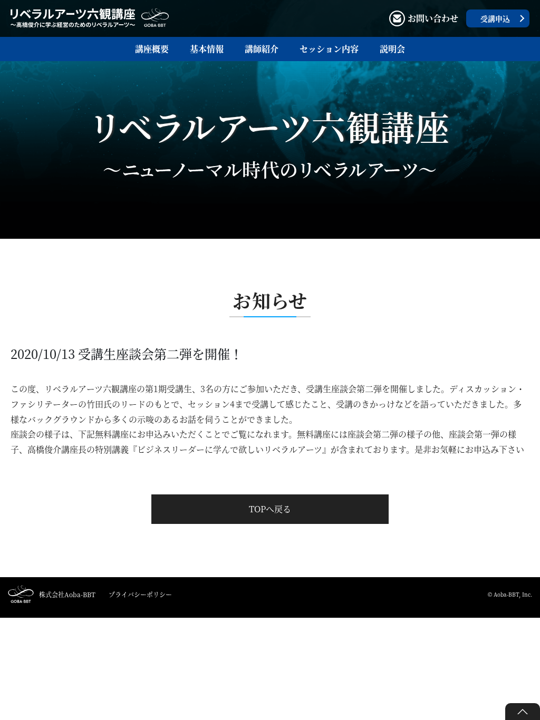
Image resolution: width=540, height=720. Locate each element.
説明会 (392, 49)
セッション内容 (329, 49)
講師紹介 (261, 49)
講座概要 (152, 49)
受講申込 (495, 18)
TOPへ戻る (270, 509)
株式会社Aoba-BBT (67, 594)
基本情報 (207, 49)
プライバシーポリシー (140, 594)
